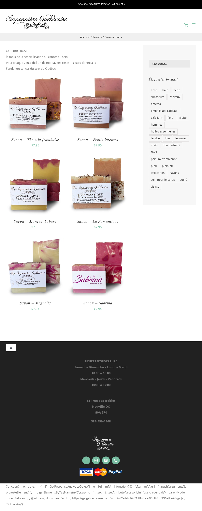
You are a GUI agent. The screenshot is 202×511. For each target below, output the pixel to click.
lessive (155, 138)
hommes (156, 124)
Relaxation (158, 173)
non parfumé (171, 145)
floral (170, 117)
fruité (183, 117)
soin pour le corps (163, 179)
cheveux (174, 97)
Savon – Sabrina (97, 303)
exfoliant (156, 117)
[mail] (106, 460)
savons (174, 173)
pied (154, 166)
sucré (183, 179)
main (154, 145)
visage (155, 186)
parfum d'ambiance (164, 159)
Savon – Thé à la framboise (35, 139)
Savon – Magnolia (35, 303)
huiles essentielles (163, 131)
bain (165, 90)
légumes (181, 138)
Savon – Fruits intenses (98, 139)
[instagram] (96, 460)
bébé (176, 90)
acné (154, 90)
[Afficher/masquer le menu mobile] (194, 25)
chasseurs (157, 97)
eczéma (156, 104)
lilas (167, 138)
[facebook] (86, 460)
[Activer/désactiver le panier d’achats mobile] (186, 25)
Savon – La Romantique (98, 221)
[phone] (116, 460)
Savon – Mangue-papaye (35, 221)
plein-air (167, 166)
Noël (154, 152)
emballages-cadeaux (164, 111)
